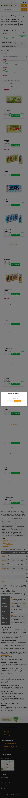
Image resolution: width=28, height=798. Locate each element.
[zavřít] (26, 393)
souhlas (18, 396)
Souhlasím (17, 401)
